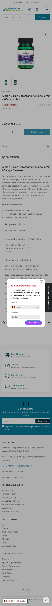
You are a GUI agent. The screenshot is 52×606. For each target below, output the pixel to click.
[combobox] (17, 307)
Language (14, 312)
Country (14, 302)
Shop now (33, 323)
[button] (15, 601)
